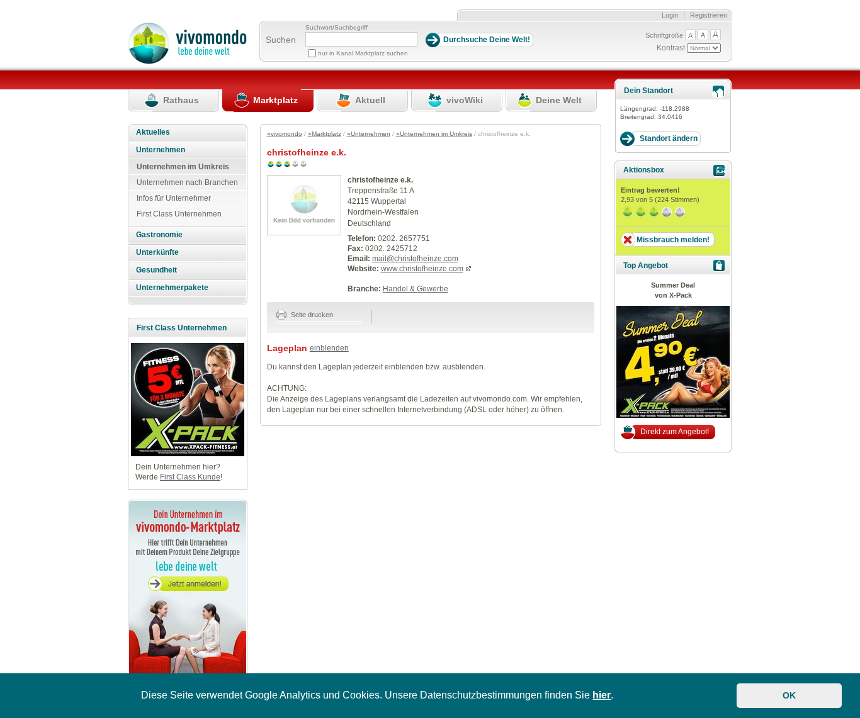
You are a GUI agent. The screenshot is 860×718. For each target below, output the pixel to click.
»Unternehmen (368, 133)
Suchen (281, 40)
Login (670, 15)
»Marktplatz (324, 133)
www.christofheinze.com (422, 268)
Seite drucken (311, 314)
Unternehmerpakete (172, 287)
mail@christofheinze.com (415, 258)
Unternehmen (160, 149)
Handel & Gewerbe (415, 288)
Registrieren (708, 15)
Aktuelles (153, 132)
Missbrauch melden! (673, 239)
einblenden (329, 348)
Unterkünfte (157, 252)
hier (601, 695)
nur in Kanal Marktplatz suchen (363, 53)
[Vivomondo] (187, 61)
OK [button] (789, 695)
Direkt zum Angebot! (674, 431)
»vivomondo (284, 133)
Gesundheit (156, 270)
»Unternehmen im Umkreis (434, 133)
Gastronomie (159, 234)
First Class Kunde (190, 477)
